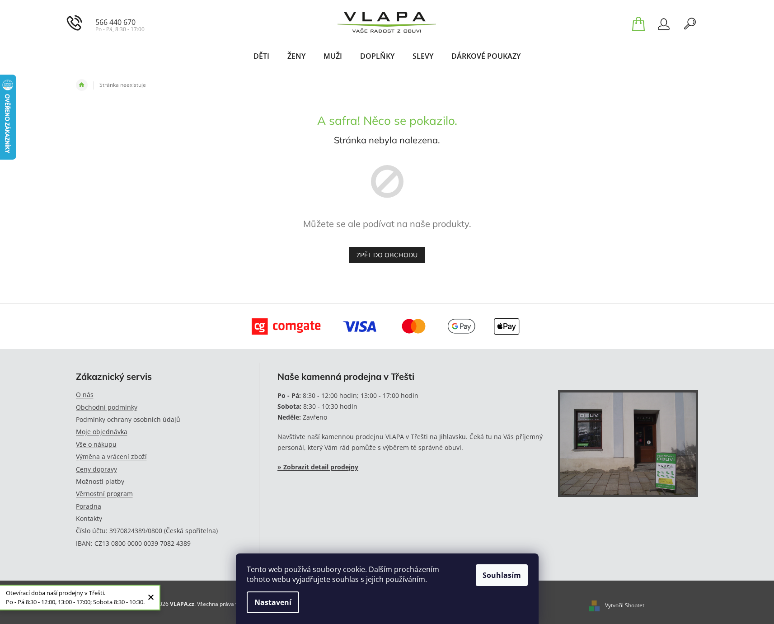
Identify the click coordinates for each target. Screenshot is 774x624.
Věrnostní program (104, 493)
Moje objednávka (101, 431)
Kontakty (89, 518)
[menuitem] (261, 56)
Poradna (88, 506)
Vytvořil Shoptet (624, 605)
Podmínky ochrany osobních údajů (128, 419)
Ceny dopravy (96, 469)
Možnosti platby (100, 481)
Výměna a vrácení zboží (111, 456)
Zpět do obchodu (387, 255)
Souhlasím (502, 575)
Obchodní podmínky (106, 407)
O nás (85, 394)
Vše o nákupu (96, 444)
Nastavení (272, 602)
